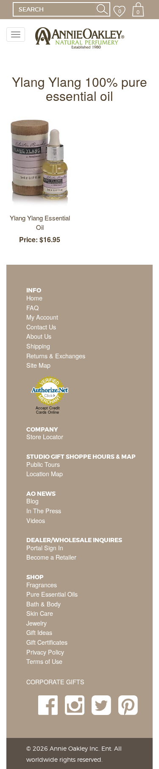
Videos (35, 520)
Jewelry (36, 622)
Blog (32, 500)
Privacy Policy (45, 651)
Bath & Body (43, 603)
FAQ (32, 307)
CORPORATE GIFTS (55, 681)
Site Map (38, 364)
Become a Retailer (51, 556)
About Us (38, 336)
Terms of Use (44, 661)
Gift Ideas (39, 632)
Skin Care (39, 613)
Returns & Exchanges (55, 355)
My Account (42, 316)
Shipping (38, 345)
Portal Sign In (44, 547)
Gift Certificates (46, 641)
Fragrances (41, 584)
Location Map (44, 473)
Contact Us (41, 326)
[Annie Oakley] (79, 38)
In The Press (43, 510)
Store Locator (44, 436)
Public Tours (43, 464)
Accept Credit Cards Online (48, 410)
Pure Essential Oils (52, 593)
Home (34, 297)
